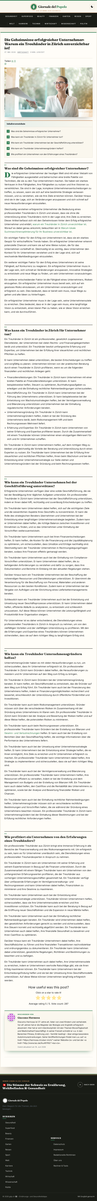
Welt (12, 24)
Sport (88, 16)
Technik (36, 24)
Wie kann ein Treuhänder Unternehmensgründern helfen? (36, 148)
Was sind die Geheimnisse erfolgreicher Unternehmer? (34, 131)
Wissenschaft (68, 24)
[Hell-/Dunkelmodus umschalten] (92, 6)
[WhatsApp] (48, 64)
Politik (84, 24)
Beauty (41, 16)
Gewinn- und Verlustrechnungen (22, 733)
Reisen (78, 16)
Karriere (23, 24)
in (13, 61)
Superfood (27, 16)
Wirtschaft (51, 24)
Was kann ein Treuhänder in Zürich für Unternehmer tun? (35, 137)
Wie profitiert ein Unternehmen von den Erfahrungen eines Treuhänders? (42, 154)
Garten (66, 16)
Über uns (58, 1160)
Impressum (59, 1150)
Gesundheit (11, 16)
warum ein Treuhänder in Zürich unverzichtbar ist (59, 224)
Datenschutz (59, 1144)
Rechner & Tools (61, 1166)
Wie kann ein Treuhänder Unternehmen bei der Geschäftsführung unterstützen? (46, 143)
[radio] (38, 998)
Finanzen (53, 16)
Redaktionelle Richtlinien (65, 1155)
